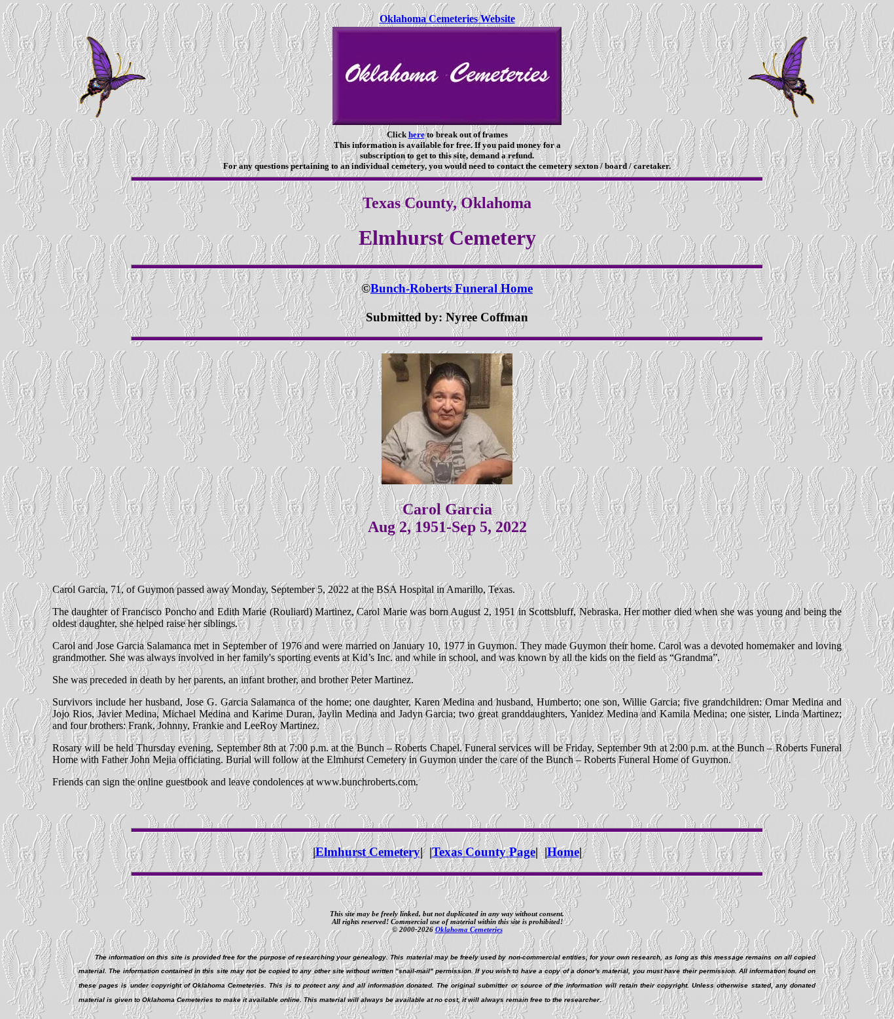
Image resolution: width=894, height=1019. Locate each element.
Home (563, 852)
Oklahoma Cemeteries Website (447, 18)
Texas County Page (483, 852)
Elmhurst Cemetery (367, 852)
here (416, 134)
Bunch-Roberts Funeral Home (451, 288)
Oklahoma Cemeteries (469, 929)
